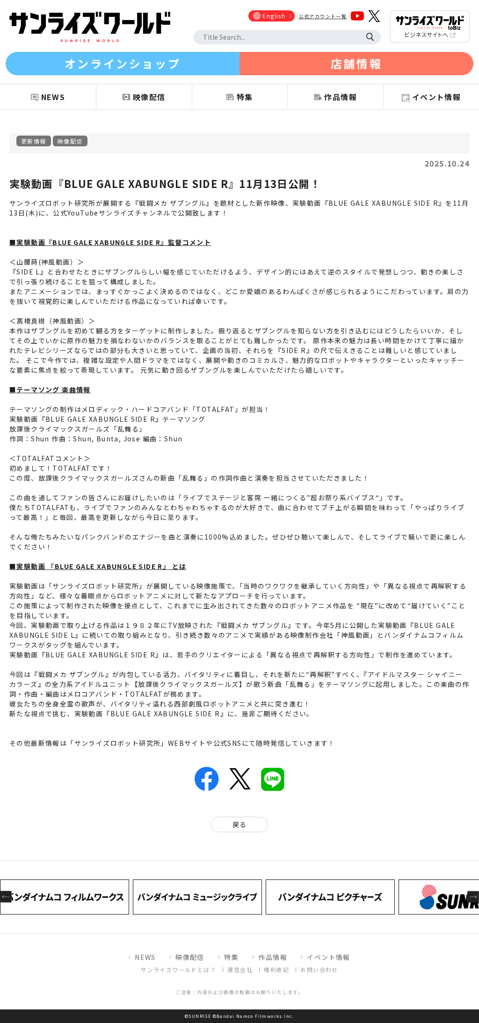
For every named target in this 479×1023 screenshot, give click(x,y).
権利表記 (276, 969)
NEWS (145, 957)
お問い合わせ (319, 969)
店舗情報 (356, 63)
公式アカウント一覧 (323, 16)
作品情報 (272, 957)
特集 (231, 957)
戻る (239, 824)
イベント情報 (328, 957)
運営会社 (240, 969)
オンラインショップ (123, 63)
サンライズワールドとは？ (178, 969)
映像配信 (70, 141)
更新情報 (33, 141)
